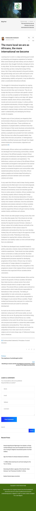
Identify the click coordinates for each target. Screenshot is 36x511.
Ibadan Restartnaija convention (12, 476)
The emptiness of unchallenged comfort (12, 358)
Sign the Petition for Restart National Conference (16, 456)
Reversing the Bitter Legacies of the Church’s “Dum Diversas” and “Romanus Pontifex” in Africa (17, 470)
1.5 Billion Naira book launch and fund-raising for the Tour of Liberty (17, 463)
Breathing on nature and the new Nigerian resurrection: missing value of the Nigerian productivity (18, 364)
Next (33, 362)
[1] (8, 145)
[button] (18, 15)
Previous (3, 356)
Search (3, 427)
